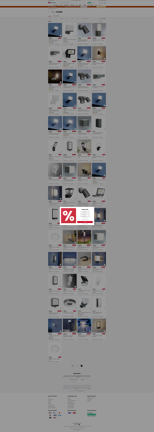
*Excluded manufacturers (85, 223)
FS (85, 219)
